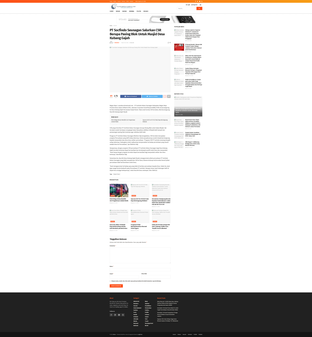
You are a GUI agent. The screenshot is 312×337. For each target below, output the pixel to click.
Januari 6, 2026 (189, 138)
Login (188, 4)
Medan (114, 1)
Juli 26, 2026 (188, 51)
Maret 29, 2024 (124, 42)
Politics (147, 310)
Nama (112, 266)
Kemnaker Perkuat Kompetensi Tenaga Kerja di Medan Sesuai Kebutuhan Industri (167, 314)
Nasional (135, 323)
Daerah (119, 1)
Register (194, 4)
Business (135, 303)
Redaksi (131, 1)
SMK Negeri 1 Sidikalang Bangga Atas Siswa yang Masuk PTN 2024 (192, 143)
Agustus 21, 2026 (113, 202)
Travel (146, 321)
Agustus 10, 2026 (135, 230)
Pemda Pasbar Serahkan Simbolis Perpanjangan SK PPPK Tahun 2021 (193, 134)
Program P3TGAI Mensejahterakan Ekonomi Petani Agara (139, 226)
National (135, 325)
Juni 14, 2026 (188, 128)
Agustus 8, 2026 (156, 230)
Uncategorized (149, 323)
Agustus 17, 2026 (135, 202)
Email (112, 274)
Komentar (113, 246)
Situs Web (144, 273)
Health (135, 314)
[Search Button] (199, 8)
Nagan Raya (117, 174)
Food (134, 312)
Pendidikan (148, 305)
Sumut (111, 1)
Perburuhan (148, 308)
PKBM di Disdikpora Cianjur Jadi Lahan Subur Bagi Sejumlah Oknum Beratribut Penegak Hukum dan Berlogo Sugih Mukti (193, 83)
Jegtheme (140, 334)
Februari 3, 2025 (189, 64)
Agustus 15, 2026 (113, 230)
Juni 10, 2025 (188, 88)
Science (147, 314)
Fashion (135, 310)
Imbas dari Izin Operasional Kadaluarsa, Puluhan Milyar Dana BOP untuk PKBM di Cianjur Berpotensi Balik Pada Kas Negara (193, 59)
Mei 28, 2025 (188, 40)
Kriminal (123, 1)
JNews (114, 334)
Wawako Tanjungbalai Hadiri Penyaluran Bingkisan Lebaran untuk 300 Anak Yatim (188, 110)
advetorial (136, 301)
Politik (127, 1)
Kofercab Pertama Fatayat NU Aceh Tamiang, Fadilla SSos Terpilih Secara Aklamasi (161, 226)
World (146, 325)
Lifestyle (135, 319)
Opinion (147, 303)
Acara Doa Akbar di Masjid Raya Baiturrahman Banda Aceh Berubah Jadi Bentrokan (118, 226)
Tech (146, 319)
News (146, 301)
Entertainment (137, 308)
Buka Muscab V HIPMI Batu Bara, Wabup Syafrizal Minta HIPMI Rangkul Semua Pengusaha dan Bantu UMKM (167, 303)
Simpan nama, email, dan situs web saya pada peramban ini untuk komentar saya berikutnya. (136, 281)
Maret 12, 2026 (179, 114)
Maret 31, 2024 (189, 147)
